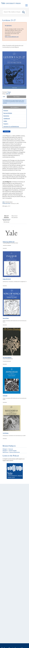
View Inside (14, 87)
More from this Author (14, 216)
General (11, 449)
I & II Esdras (5, 433)
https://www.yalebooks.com (12, 36)
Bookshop (6, 116)
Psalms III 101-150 (7, 279)
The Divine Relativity (7, 357)
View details (5, 248)
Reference (5, 452)
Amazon (5, 110)
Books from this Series (6, 221)
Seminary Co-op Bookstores (11, 126)
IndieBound (6, 118)
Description (6, 131)
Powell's (5, 124)
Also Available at (14, 107)
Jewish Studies (13, 450)
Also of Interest (6, 216)
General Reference (15, 452)
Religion (5, 449)
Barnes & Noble (7, 113)
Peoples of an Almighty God (8, 241)
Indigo (5, 121)
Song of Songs (6, 318)
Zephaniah (5, 395)
